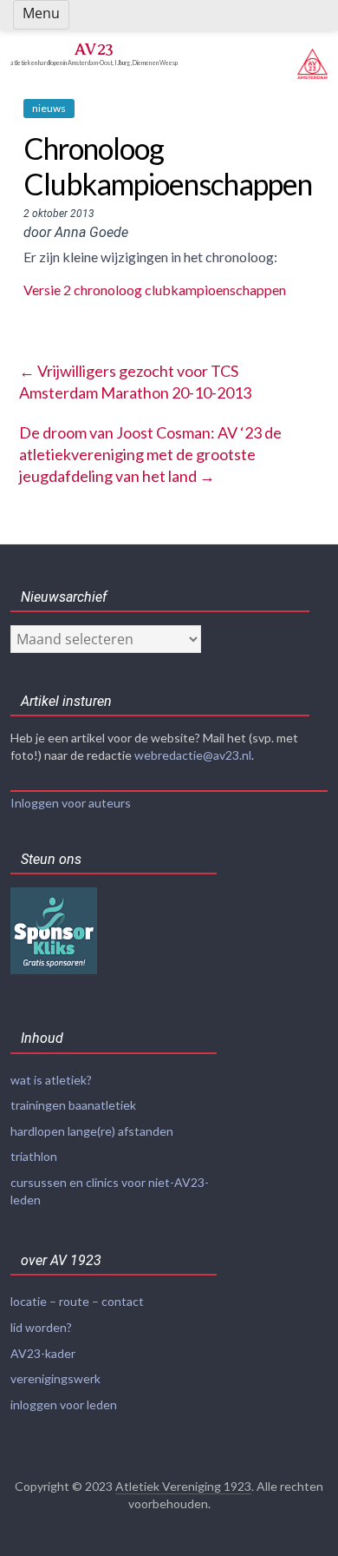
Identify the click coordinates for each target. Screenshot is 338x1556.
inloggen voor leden (63, 1404)
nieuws (49, 108)
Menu (41, 13)
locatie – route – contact (77, 1301)
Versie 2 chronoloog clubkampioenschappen (154, 289)
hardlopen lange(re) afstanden (91, 1131)
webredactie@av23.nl (192, 755)
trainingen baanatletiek (73, 1105)
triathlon (33, 1156)
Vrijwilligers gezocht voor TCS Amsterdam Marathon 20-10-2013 (135, 381)
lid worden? (41, 1327)
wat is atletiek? (51, 1079)
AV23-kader (42, 1353)
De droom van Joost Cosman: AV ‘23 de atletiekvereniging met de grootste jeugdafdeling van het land (150, 454)
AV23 (94, 49)
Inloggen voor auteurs (70, 802)
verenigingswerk (55, 1378)
